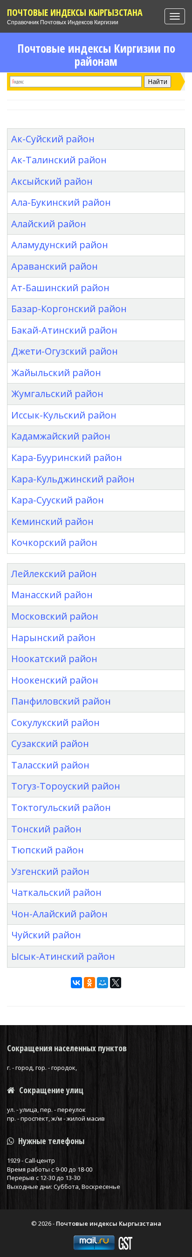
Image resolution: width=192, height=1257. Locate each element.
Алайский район (48, 223)
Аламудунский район (59, 244)
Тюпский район (47, 850)
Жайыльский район (56, 372)
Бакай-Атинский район (64, 330)
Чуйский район (46, 935)
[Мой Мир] (102, 982)
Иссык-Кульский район (64, 415)
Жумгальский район (57, 393)
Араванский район (54, 266)
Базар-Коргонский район (69, 308)
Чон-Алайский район (59, 914)
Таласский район (50, 765)
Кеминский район (52, 521)
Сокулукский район (55, 722)
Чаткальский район (56, 892)
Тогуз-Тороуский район (65, 786)
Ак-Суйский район (53, 139)
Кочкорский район (54, 542)
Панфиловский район (61, 701)
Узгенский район (50, 871)
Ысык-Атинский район (63, 956)
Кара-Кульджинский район (73, 479)
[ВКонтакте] (76, 982)
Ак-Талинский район (59, 160)
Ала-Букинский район (61, 202)
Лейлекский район (54, 573)
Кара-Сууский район (57, 500)
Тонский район (46, 829)
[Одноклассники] (89, 982)
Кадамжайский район (60, 436)
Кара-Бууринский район (66, 457)
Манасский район (52, 594)
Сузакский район (50, 743)
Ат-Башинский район (60, 287)
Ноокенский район (54, 680)
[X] (115, 982)
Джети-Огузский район (64, 351)
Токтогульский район (61, 807)
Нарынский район (53, 637)
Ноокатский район (54, 658)
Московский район (54, 616)
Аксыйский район (52, 181)
